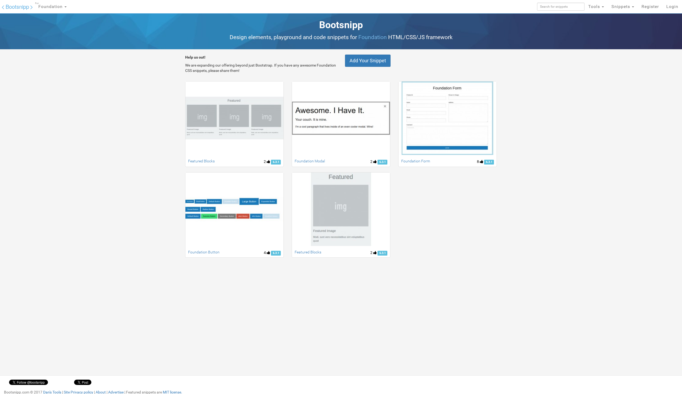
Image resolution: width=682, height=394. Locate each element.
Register (650, 6)
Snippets (621, 6)
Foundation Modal (310, 161)
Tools (594, 6)
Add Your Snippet (368, 60)
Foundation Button (204, 252)
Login (672, 6)
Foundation (49, 5)
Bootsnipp (17, 6)
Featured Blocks (201, 161)
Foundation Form (415, 161)
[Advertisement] (300, 300)
